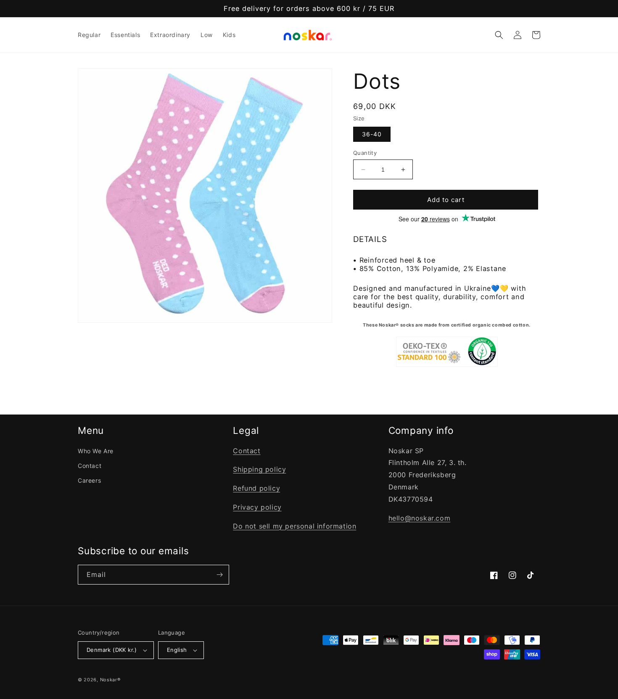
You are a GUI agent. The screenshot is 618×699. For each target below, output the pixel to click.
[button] (499, 35)
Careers (89, 480)
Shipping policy (259, 469)
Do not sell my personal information (294, 526)
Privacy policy (257, 507)
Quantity (365, 152)
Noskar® (110, 680)
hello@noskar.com (419, 518)
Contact (89, 465)
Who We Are (96, 450)
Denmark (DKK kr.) (112, 649)
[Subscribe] (219, 575)
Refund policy (256, 488)
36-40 (372, 134)
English (177, 649)
